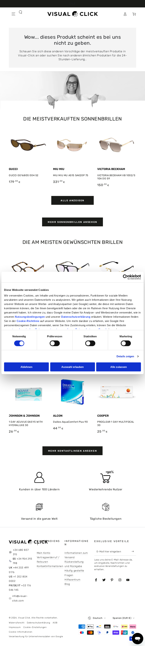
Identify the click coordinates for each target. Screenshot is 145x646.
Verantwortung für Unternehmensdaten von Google (36, 636)
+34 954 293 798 (22, 561)
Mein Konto (43, 552)
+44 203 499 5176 (19, 570)
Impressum (15, 627)
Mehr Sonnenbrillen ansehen (72, 222)
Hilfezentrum (72, 579)
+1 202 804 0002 (18, 579)
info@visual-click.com (20, 598)
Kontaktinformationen (50, 566)
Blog (67, 584)
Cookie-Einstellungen (35, 627)
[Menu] (13, 14)
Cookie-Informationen (20, 632)
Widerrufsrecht (16, 622)
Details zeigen (125, 356)
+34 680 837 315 (21, 552)
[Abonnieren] (133, 551)
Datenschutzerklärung (38, 622)
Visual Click (24, 617)
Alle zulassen (118, 366)
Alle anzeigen (72, 200)
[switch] (55, 343)
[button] (13, 22)
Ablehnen (26, 366)
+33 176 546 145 (20, 587)
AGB (55, 622)
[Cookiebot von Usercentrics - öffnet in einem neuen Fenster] (125, 277)
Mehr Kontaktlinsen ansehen (72, 451)
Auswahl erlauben (72, 366)
